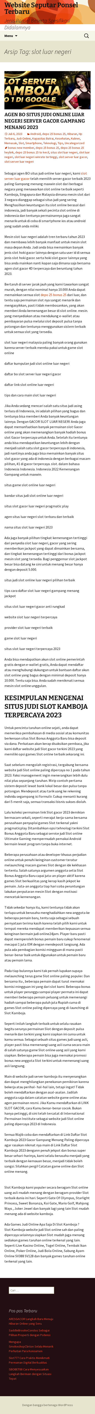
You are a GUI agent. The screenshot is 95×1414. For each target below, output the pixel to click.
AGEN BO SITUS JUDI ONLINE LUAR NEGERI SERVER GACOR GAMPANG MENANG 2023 (44, 121)
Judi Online (23, 138)
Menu (8, 35)
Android (35, 134)
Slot (21, 143)
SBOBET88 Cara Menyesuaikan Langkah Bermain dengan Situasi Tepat (30, 1374)
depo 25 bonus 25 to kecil (32, 152)
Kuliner (75, 138)
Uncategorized (74, 143)
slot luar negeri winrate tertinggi (36, 157)
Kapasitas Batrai (43, 138)
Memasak (10, 143)
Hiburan (72, 134)
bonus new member (21, 148)
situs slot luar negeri (64, 152)
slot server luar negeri (19, 162)
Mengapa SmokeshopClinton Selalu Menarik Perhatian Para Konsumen (31, 1346)
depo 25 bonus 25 (54, 134)
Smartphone (33, 143)
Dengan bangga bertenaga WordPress (47, 1405)
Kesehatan (62, 138)
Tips (60, 143)
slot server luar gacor (73, 157)
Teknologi (49, 143)
